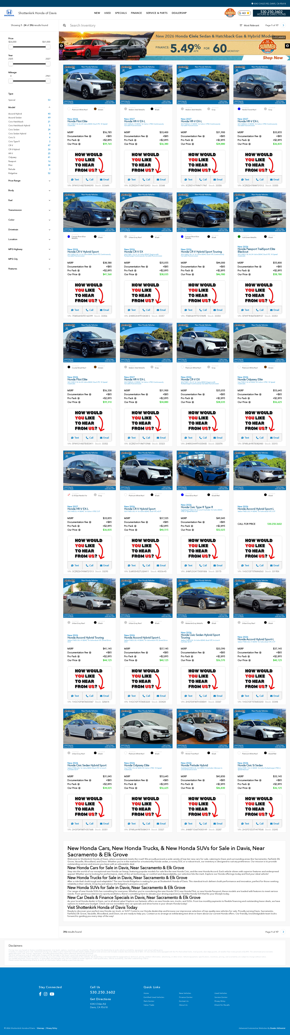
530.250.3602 (271, 11)
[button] (113, 84)
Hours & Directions (271, 14)
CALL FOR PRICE (246, 524)
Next (287, 45)
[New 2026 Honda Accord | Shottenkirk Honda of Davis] (174, 45)
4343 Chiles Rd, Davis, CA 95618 (269, 4)
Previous (61, 45)
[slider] (10, 46)
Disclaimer (279, 37)
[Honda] (9, 13)
